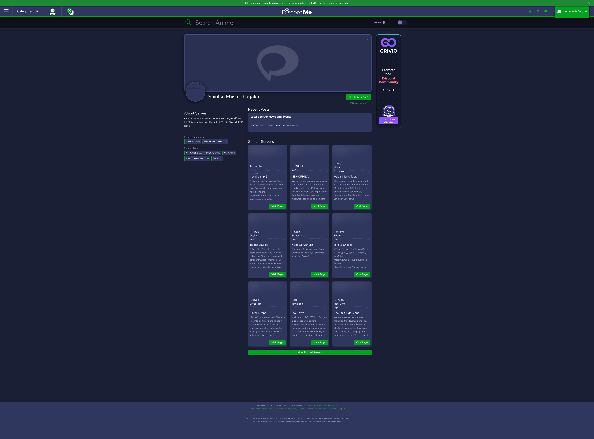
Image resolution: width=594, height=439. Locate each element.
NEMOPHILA (300, 176)
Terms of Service (305, 408)
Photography (215, 141)
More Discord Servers (310, 352)
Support (341, 408)
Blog (334, 408)
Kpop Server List (302, 245)
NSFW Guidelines (323, 408)
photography (197, 158)
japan (229, 152)
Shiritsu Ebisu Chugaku (233, 96)
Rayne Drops (258, 313)
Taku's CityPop (259, 245)
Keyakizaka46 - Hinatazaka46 (259, 179)
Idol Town (298, 313)
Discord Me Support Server (325, 405)
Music (193, 141)
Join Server (361, 97)
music (213, 152)
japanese (194, 152)
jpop (217, 158)
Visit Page (277, 206)
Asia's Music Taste (345, 176)
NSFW (378, 22)
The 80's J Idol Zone (346, 313)
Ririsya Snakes (343, 245)
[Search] (188, 22)
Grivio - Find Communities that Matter (266, 408)
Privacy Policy (290, 408)
